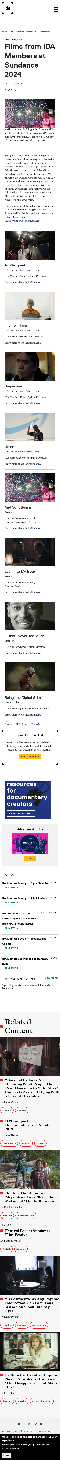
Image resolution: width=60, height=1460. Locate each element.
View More (51, 978)
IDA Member (22, 724)
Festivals (35, 724)
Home (4, 31)
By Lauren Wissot (9, 1102)
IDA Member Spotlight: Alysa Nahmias (25, 883)
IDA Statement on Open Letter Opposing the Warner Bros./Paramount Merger (19, 918)
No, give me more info (11, 1448)
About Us (28, 1431)
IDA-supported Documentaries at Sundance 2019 (31, 1125)
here (37, 528)
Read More (11, 887)
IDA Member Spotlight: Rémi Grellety (24, 898)
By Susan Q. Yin (9, 1134)
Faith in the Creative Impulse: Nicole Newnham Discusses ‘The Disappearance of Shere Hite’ (32, 1381)
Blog (11, 31)
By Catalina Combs (11, 1207)
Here (30, 858)
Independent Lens (26, 1215)
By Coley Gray (8, 1393)
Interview (7, 1110)
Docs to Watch (9, 1143)
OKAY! (6, 1455)
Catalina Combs (19, 84)
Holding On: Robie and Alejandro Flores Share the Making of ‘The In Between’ (30, 1197)
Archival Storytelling (42, 1401)
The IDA (6, 1431)
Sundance (9, 724)
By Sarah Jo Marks (10, 1240)
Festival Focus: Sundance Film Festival (28, 1233)
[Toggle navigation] (56, 8)
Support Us (44, 1431)
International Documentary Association (7, 8)
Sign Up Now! (30, 756)
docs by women (39, 1325)
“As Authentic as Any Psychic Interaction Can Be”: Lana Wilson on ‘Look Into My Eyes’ (32, 1305)
